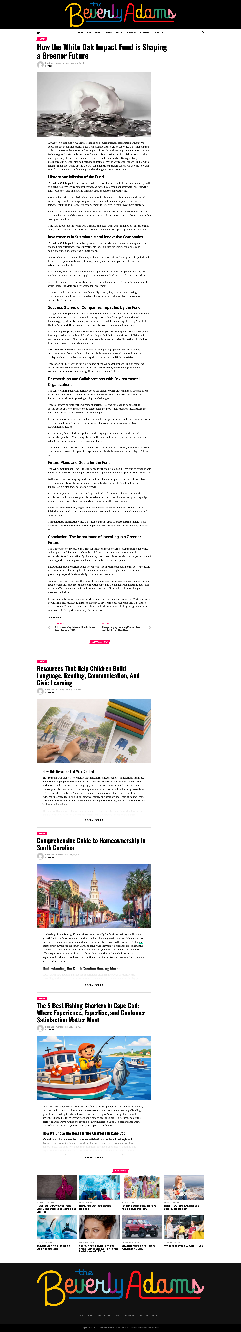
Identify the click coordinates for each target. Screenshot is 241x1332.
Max (50, 66)
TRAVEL (98, 32)
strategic (108, 190)
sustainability (100, 161)
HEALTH (119, 32)
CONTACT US (158, 32)
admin (51, 692)
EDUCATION (144, 32)
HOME (80, 32)
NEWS (89, 32)
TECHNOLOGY (131, 32)
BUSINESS (108, 32)
